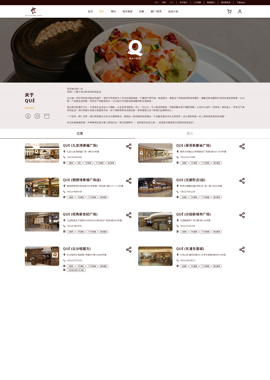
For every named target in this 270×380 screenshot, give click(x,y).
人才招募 (197, 2)
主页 (90, 11)
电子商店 (127, 11)
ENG (171, 2)
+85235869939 (74, 225)
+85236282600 (74, 157)
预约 (113, 11)
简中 (164, 2)
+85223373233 (74, 260)
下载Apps (241, 2)
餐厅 (101, 11)
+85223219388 (187, 157)
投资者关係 (225, 2)
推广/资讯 (156, 11)
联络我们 (211, 2)
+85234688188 (74, 191)
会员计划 (173, 11)
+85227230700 (187, 225)
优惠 (141, 11)
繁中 (157, 2)
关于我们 (183, 2)
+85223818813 (187, 260)
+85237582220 (187, 191)
